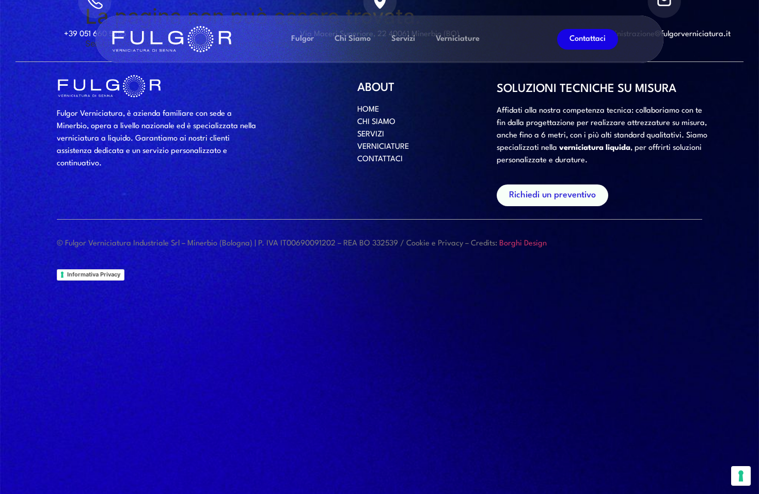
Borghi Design (523, 244)
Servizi (403, 39)
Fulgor (302, 39)
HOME (368, 110)
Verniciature (458, 39)
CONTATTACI (380, 159)
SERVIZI (370, 134)
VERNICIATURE (383, 147)
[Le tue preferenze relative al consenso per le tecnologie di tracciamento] (741, 476)
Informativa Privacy (93, 274)
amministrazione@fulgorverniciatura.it (664, 34)
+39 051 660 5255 (95, 34)
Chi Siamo (353, 39)
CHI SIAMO (376, 122)
